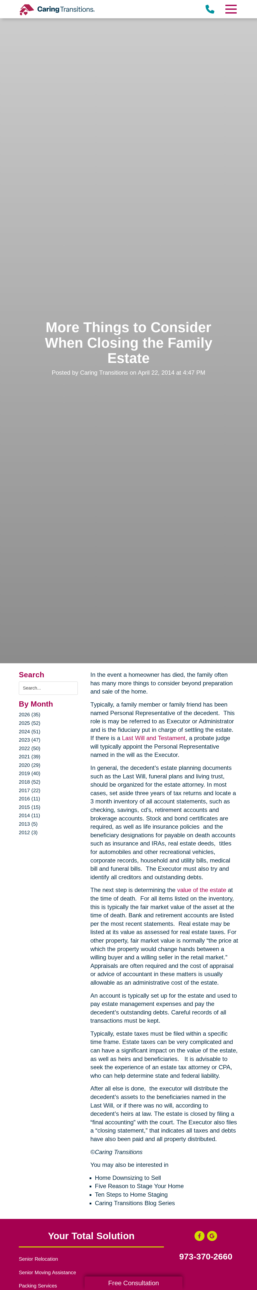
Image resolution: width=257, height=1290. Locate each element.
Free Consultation (133, 1283)
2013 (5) (28, 824)
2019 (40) (29, 773)
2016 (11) (29, 798)
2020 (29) (29, 765)
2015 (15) (29, 807)
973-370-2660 (205, 1256)
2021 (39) (29, 756)
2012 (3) (28, 832)
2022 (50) (29, 748)
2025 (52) (29, 723)
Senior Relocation (38, 1259)
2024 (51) (29, 731)
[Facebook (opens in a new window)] (200, 1236)
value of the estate (201, 890)
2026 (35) (29, 714)
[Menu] (230, 9)
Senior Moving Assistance (47, 1272)
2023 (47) (29, 740)
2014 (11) (29, 815)
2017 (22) (29, 790)
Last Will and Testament (153, 738)
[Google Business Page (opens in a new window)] (212, 1236)
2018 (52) (29, 782)
